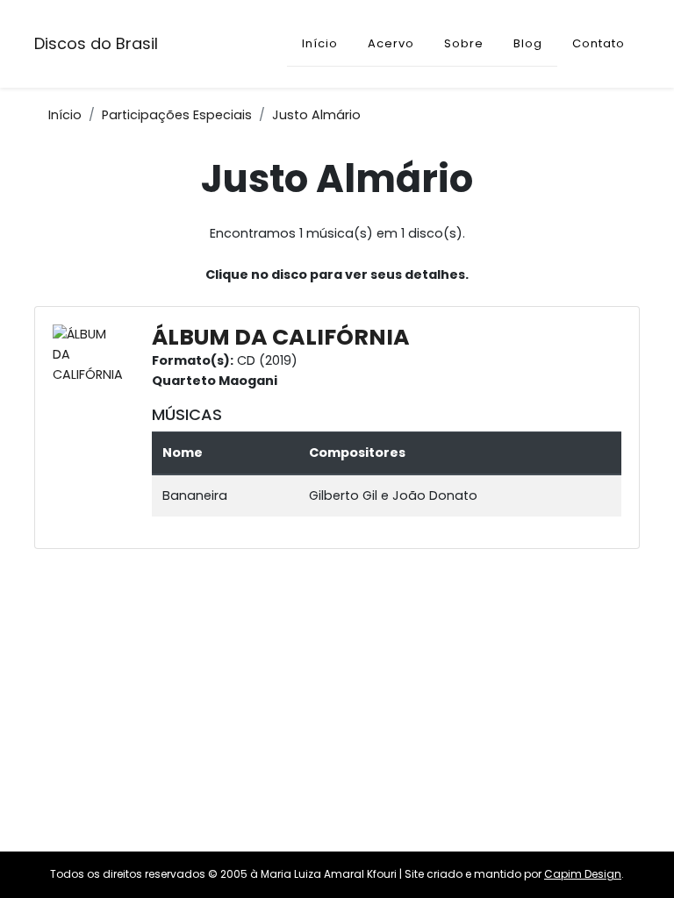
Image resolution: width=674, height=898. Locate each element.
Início (320, 43)
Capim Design (582, 873)
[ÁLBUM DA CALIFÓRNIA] (92, 354)
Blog (527, 43)
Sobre (464, 43)
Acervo (391, 43)
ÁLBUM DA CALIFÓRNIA (281, 337)
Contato (598, 43)
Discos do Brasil (96, 43)
